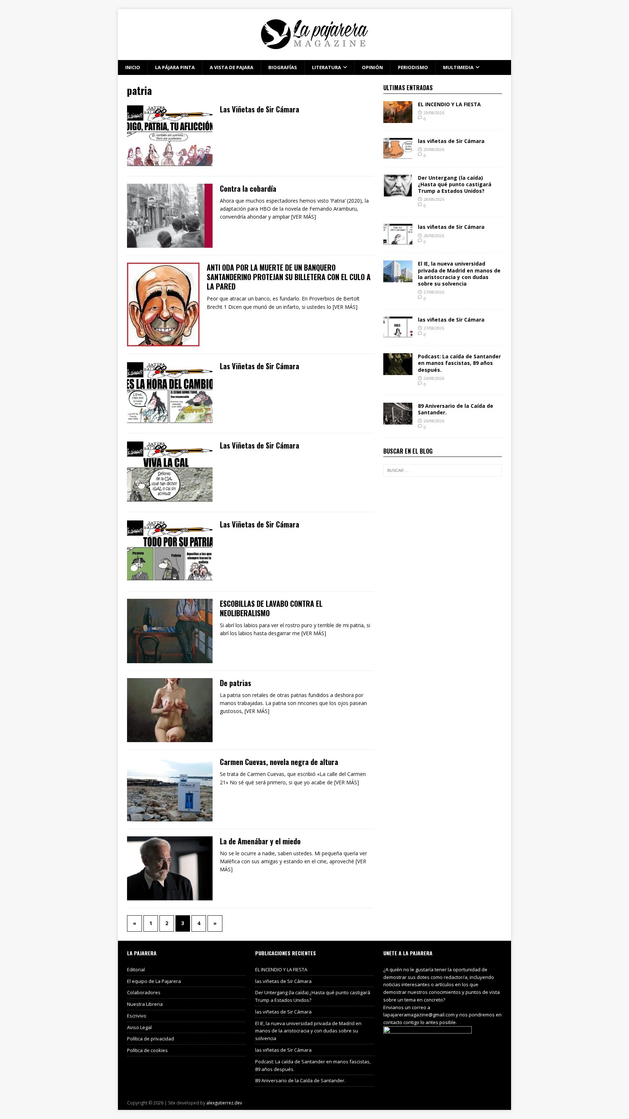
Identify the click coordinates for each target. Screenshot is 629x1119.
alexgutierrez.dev (224, 1103)
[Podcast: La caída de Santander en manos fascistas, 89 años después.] (397, 370)
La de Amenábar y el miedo (260, 841)
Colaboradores (144, 992)
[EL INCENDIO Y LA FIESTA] (397, 118)
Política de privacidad (150, 1038)
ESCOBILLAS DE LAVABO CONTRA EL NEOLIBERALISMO (271, 608)
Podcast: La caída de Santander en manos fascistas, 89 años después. (459, 363)
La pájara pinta (175, 67)
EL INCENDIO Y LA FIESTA (449, 104)
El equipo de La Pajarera (154, 981)
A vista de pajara (231, 67)
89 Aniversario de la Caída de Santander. (455, 409)
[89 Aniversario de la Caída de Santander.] (397, 420)
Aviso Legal (139, 1027)
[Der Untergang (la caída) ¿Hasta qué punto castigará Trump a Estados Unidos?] (397, 191)
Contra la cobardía (248, 188)
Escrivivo (136, 1015)
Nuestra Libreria (145, 1004)
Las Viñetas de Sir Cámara (259, 109)
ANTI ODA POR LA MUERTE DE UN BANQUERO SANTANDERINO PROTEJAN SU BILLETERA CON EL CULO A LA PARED (289, 277)
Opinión (372, 67)
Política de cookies (147, 1050)
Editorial (136, 969)
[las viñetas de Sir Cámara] (397, 155)
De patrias (235, 682)
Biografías (282, 67)
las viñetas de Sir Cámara (451, 141)
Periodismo (413, 67)
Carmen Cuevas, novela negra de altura (279, 761)
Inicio (132, 67)
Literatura (326, 67)
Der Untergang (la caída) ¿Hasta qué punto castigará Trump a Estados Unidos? (454, 184)
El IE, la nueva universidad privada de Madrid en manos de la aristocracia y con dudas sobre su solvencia (459, 273)
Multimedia (458, 67)
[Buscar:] (442, 470)
